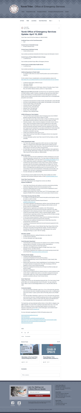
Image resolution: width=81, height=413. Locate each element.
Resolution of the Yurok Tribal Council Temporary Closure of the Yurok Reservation (30, 357)
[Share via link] (28, 332)
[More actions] (59, 28)
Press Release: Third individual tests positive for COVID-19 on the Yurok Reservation (50, 357)
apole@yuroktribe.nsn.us (61, 394)
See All (58, 341)
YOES (27, 20)
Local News (33, 20)
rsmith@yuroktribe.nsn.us (61, 403)
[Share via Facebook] (21, 332)
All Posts (22, 20)
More (50, 20)
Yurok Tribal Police (43, 20)
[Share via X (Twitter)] (25, 332)
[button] (55, 12)
